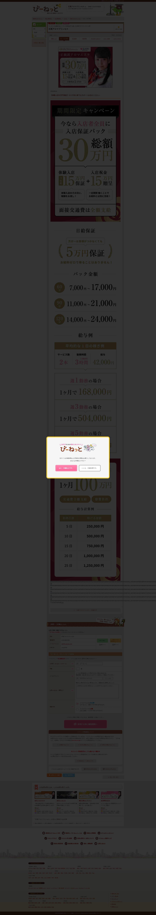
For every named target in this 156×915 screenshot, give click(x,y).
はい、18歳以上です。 (66, 468)
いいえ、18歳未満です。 (90, 468)
